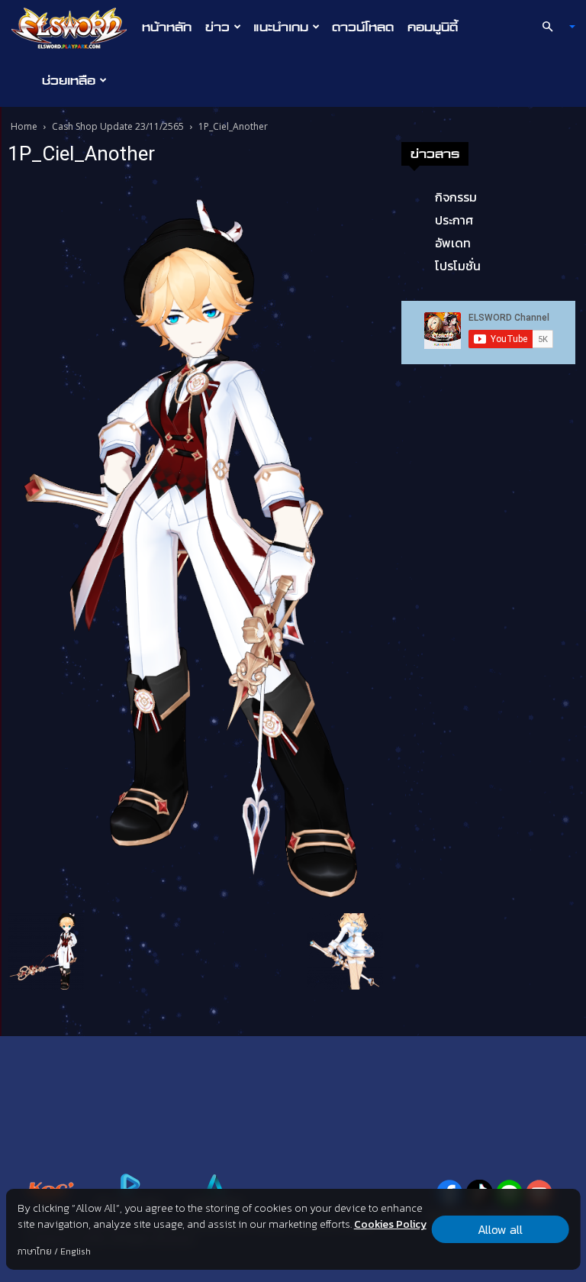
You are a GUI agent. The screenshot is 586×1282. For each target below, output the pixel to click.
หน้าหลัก (167, 27)
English (75, 1251)
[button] (552, 26)
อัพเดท (453, 243)
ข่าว (217, 27)
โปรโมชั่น (458, 266)
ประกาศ (454, 220)
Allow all (500, 1229)
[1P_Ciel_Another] (195, 542)
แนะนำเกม (280, 27)
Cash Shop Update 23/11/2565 (118, 126)
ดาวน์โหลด (363, 27)
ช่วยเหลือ (68, 80)
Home (24, 126)
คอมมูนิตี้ (432, 27)
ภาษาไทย (35, 1251)
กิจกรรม (456, 197)
